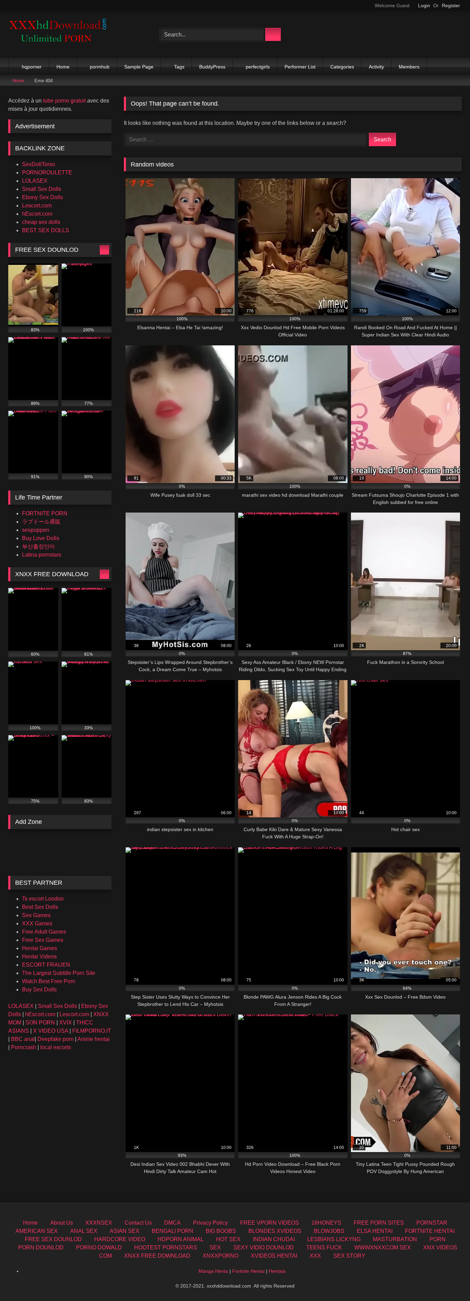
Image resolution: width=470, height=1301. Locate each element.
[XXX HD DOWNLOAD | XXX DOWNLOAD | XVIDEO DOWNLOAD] (59, 35)
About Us (61, 1223)
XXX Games (37, 923)
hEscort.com (37, 214)
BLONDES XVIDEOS (274, 1231)
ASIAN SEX (124, 1231)
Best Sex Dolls (40, 907)
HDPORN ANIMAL (181, 1239)
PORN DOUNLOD (41, 1247)
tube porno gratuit (64, 101)
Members (409, 66)
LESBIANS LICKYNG (334, 1239)
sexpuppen (35, 530)
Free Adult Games (44, 932)
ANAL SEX (83, 1231)
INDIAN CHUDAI (274, 1239)
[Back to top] (449, 1280)
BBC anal (23, 1039)
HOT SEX (228, 1239)
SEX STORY (349, 1256)
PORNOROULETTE (47, 172)
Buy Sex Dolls (39, 989)
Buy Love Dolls (40, 538)
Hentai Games (39, 948)
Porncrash (23, 1047)
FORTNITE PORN (44, 513)
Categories (342, 66)
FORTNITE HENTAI (430, 1231)
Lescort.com (37, 205)
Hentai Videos (39, 956)
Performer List (300, 66)
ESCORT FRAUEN (46, 965)
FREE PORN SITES (379, 1223)
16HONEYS (326, 1223)
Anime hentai (93, 1039)
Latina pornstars (41, 555)
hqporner (32, 66)
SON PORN (40, 1022)
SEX (215, 1247)
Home (63, 66)
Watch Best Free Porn (48, 981)
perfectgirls (258, 66)
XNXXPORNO (220, 1256)
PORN (437, 1239)
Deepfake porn (56, 1039)
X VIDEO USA (50, 1031)
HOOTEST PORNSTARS (165, 1247)
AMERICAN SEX (36, 1231)
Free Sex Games (42, 940)
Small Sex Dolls (41, 189)
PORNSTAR (431, 1223)
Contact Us (138, 1223)
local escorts (55, 1047)
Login (424, 5)
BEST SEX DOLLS (45, 230)
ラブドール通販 (41, 522)
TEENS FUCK (324, 1247)
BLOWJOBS (329, 1231)
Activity (376, 66)
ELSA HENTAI (375, 1231)
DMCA (172, 1223)
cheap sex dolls (41, 222)
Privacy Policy (210, 1223)
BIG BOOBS (221, 1231)
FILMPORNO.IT (91, 1031)
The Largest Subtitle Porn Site (58, 973)
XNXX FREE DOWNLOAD (157, 1256)
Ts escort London (43, 899)
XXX (315, 1256)
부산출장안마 (38, 546)
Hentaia (277, 1271)
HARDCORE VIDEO (119, 1239)
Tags (179, 66)
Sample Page (138, 66)
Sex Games (36, 915)
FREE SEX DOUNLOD (53, 1239)
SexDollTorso (38, 164)
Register (451, 5)
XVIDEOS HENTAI (274, 1256)
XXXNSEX (98, 1223)
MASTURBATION (395, 1239)
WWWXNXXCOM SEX (382, 1247)
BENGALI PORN (172, 1231)
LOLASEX (34, 181)
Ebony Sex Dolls (42, 197)
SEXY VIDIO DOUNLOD (263, 1247)
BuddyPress (212, 66)
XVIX (65, 1022)
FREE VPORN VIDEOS (269, 1223)
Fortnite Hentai (248, 1271)
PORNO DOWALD (99, 1247)
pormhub (99, 66)
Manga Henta (213, 1271)
